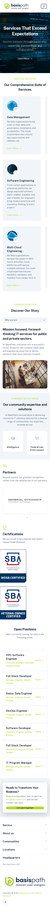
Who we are (11, 320)
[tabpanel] (25, 356)
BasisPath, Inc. (25, 893)
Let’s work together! (25, 808)
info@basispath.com (16, 799)
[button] (22, 517)
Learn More (23, 58)
